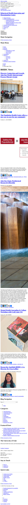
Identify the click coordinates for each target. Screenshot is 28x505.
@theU (25, 176)
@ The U (5, 481)
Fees (7, 59)
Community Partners (7, 412)
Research (5, 49)
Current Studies (6, 414)
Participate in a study (10, 50)
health (2, 178)
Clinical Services (6, 17)
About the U (6, 493)
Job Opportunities (7, 417)
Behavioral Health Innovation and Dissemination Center (12, 14)
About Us (5, 55)
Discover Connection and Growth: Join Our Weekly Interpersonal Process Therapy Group (12, 75)
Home (4, 46)
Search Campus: (4, 5)
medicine (6, 178)
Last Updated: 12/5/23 (5, 503)
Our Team (8, 57)
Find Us (5, 464)
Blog (4, 65)
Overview (8, 56)
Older (4, 405)
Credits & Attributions (8, 491)
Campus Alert (3, 9)
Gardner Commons (5, 448)
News (4, 418)
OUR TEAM (6, 26)
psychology (11, 307)
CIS (4, 478)
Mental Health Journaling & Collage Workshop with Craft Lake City (13, 311)
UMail (4, 480)
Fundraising (5, 416)
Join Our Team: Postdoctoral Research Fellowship (11, 182)
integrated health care (18, 176)
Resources (5, 421)
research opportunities (19, 396)
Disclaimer (5, 489)
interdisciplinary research (8, 396)
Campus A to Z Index (8, 474)
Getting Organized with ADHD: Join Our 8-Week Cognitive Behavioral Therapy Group (14, 429)
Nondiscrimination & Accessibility (10, 488)
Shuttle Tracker (6, 477)
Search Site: (3, 2)
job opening (5, 307)
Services (5, 48)
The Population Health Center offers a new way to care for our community (14, 116)
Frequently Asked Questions (9, 61)
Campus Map (6, 476)
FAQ (4, 28)
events (4, 364)
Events (4, 415)
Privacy (5, 490)
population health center (8, 176)
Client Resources (7, 411)
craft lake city (20, 364)
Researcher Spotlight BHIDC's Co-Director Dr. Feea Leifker (13, 368)
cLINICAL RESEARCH (8, 19)
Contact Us (5, 27)
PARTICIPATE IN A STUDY (12, 20)
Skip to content (4, 1)
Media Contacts (6, 494)
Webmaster (5, 467)
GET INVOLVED (10, 21)
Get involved (9, 51)
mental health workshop (11, 364)
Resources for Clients (7, 422)
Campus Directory (7, 475)
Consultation (6, 54)
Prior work (8, 53)
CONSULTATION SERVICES (10, 25)
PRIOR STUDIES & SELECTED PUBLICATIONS (13, 23)
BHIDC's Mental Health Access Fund (11, 435)
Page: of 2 (9, 402)
